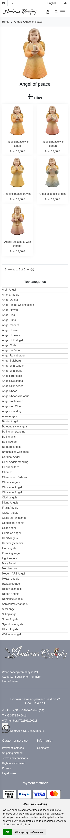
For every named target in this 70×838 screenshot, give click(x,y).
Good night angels (13, 522)
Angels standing (12, 411)
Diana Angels (10, 502)
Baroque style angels (15, 426)
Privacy (6, 768)
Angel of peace (33, 21)
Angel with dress (12, 370)
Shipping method (12, 753)
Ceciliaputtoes (10, 467)
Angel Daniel (10, 299)
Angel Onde (9, 345)
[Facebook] (5, 726)
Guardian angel (11, 533)
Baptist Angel (10, 421)
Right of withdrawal (13, 763)
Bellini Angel (9, 441)
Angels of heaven (12, 401)
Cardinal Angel (11, 457)
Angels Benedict (12, 375)
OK (7, 832)
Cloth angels (9, 497)
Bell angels (9, 436)
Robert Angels (10, 593)
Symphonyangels (12, 624)
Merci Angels (10, 568)
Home (5, 21)
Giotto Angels (10, 512)
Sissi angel (8, 609)
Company (43, 748)
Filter (37, 98)
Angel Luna (9, 320)
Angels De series (12, 380)
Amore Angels (10, 294)
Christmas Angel (12, 487)
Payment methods (13, 748)
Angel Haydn (10, 309)
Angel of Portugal (12, 340)
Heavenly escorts (12, 543)
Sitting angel (9, 614)
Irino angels (9, 548)
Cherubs (7, 472)
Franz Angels (10, 507)
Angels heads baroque (15, 396)
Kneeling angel (11, 553)
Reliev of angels (12, 588)
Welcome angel (11, 634)
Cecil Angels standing (15, 462)
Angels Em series (12, 386)
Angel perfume (11, 350)
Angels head (9, 391)
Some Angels (10, 619)
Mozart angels (10, 578)
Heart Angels (10, 538)
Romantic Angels (12, 598)
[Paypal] (32, 794)
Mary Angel (9, 563)
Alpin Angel (9, 289)
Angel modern (10, 325)
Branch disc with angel (15, 451)
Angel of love (10, 330)
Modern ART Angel (13, 573)
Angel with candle (13, 365)
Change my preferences (29, 832)
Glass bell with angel (14, 517)
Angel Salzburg (11, 360)
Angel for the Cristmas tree (18, 304)
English (52, 3)
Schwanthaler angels (15, 604)
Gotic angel (9, 527)
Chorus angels (11, 482)
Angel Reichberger (13, 355)
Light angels (9, 558)
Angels (18, 21)
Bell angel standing (13, 431)
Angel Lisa (8, 315)
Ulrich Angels (10, 629)
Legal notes (9, 773)
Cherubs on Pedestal (15, 477)
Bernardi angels (11, 446)
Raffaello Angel (11, 583)
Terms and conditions (15, 758)
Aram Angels (10, 416)
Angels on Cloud (12, 406)
